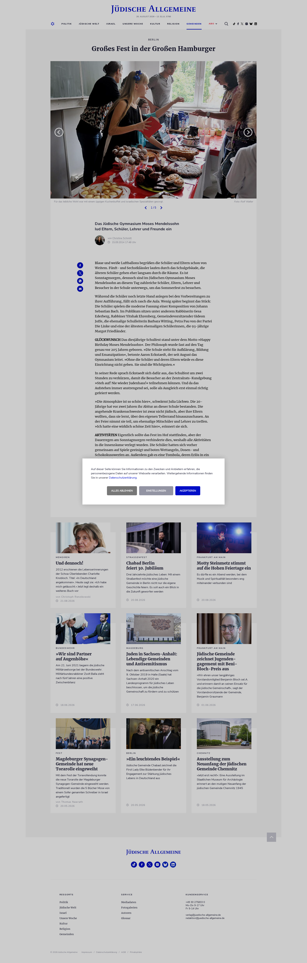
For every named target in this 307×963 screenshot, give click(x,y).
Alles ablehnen (122, 490)
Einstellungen (156, 490)
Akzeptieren (188, 490)
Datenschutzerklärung (123, 478)
